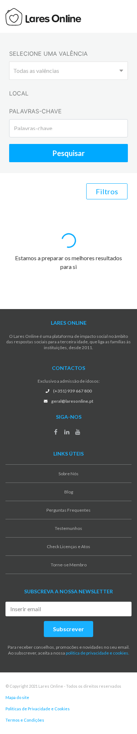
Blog (68, 492)
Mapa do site (17, 697)
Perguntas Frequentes (68, 510)
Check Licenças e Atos (68, 546)
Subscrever (68, 628)
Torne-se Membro (69, 564)
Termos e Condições (24, 720)
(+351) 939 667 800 (72, 391)
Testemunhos (68, 528)
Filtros (107, 191)
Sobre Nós (68, 473)
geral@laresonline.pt (72, 401)
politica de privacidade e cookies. (97, 653)
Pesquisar (68, 153)
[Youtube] (77, 432)
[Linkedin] (66, 432)
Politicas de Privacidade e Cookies (37, 708)
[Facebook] (55, 432)
